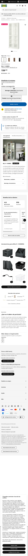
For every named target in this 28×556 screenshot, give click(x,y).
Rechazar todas (14, 548)
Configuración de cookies (14, 552)
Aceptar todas (14, 545)
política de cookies (6, 541)
